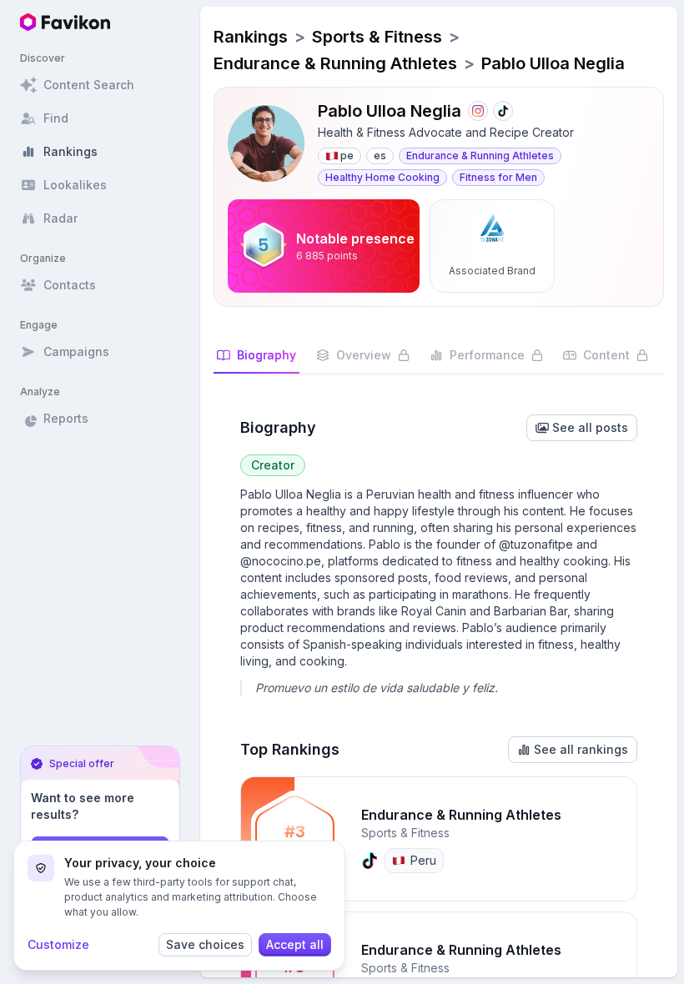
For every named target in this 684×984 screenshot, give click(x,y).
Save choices (205, 944)
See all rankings (581, 749)
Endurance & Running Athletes (335, 63)
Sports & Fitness (377, 37)
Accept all (295, 944)
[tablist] (439, 360)
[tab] (256, 360)
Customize (58, 944)
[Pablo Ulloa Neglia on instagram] (478, 111)
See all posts (590, 427)
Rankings (251, 37)
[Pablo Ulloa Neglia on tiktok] (503, 111)
